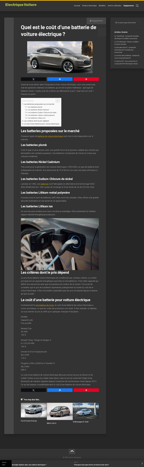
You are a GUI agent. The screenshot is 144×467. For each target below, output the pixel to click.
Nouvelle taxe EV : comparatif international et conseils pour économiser (125, 50)
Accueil (77, 6)
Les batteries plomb (35, 107)
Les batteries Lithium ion (36, 118)
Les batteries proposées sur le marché (39, 104)
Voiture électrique (89, 6)
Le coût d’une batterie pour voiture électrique (41, 124)
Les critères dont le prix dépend (36, 121)
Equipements (129, 6)
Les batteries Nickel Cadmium (38, 110)
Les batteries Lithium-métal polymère (41, 115)
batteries (44, 184)
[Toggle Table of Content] (56, 101)
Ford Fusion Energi (29, 421)
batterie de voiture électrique (50, 136)
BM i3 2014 (51, 423)
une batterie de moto (45, 305)
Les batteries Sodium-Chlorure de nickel (42, 112)
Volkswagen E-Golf (80, 422)
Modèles (102, 6)
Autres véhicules (114, 6)
